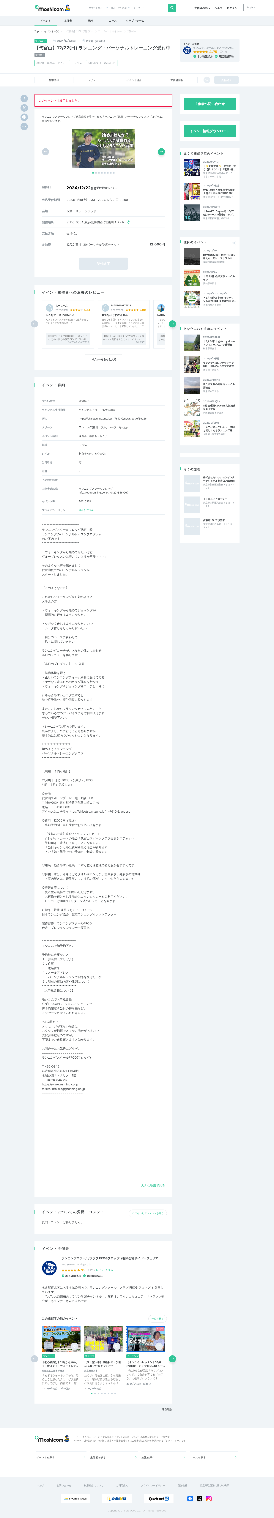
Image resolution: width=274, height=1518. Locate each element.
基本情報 (54, 80)
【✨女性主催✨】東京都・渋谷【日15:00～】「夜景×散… (219, 168)
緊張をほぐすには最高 (115, 314)
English (251, 7)
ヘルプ (218, 8)
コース (113, 20)
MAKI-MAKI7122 (121, 305)
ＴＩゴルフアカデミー (215, 498)
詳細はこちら (87, 510)
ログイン (232, 8)
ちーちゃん (62, 305)
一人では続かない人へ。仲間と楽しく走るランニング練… (219, 428)
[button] (93, 173)
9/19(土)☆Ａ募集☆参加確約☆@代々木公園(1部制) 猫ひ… (219, 191)
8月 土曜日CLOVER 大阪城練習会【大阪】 (219, 407)
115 (225, 51)
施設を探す (148, 1457)
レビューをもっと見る (103, 359)
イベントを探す (45, 1457)
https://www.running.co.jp (60, 1084)
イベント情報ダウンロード (210, 131)
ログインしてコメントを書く (148, 1213)
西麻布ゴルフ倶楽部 (214, 520)
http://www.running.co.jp (76, 1264)
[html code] (24, 126)
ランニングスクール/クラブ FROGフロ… (213, 47)
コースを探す (198, 1457)
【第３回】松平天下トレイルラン (219, 278)
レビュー (93, 80)
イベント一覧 (51, 31)
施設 (90, 20)
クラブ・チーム (135, 20)
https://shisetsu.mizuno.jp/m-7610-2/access (99, 811)
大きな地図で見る (153, 1185)
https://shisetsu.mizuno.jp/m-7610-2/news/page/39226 (113, 418)
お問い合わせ (64, 1485)
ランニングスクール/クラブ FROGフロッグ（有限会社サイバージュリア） (111, 1258)
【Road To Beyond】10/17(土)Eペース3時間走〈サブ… (218, 213)
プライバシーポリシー (153, 1485)
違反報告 (167, 1409)
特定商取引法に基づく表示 (214, 1485)
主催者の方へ (202, 8)
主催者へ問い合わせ (210, 104)
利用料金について (93, 1485)
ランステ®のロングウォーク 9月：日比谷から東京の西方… (219, 364)
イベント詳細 (134, 80)
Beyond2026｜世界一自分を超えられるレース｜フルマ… (219, 256)
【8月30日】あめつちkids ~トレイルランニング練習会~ (219, 343)
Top (36, 31)
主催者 (68, 20)
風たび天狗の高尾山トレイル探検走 (219, 386)
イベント (45, 20)
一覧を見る (158, 1318)
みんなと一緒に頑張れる (60, 314)
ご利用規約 (122, 1485)
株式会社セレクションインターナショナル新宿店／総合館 (219, 479)
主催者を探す (98, 1457)
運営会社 (182, 1485)
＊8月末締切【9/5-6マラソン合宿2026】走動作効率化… (219, 299)
